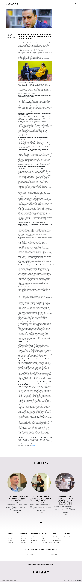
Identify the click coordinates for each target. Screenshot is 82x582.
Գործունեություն (23, 536)
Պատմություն (11, 536)
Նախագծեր (22, 540)
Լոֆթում (41, 53)
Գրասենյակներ (67, 536)
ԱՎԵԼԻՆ (17, 512)
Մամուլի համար (56, 542)
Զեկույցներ (33, 538)
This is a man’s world (29, 441)
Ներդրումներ (34, 540)
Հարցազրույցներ (57, 540)
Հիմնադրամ (58, 3)
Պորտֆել (33, 536)
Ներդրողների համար (48, 3)
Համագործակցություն (46, 542)
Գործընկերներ (23, 542)
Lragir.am (33, 445)
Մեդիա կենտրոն (66, 3)
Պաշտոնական (56, 536)
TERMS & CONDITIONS (5, 580)
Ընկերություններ (23, 538)
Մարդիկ (10, 540)
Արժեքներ (10, 538)
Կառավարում (11, 542)
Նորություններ (56, 538)
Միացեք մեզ (67, 538)
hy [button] (72, 3)
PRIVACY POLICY (13, 580)
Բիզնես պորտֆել (37, 3)
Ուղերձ (43, 538)
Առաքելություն (45, 536)
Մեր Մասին (29, 3)
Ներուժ (32, 542)
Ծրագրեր (44, 540)
